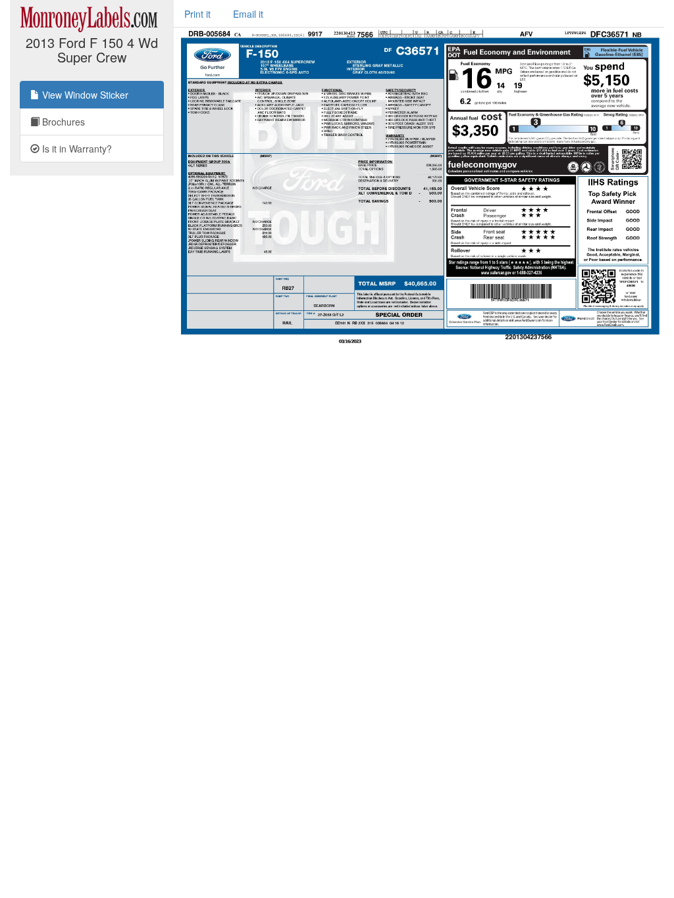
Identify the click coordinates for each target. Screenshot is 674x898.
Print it (197, 13)
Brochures (62, 121)
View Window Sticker (83, 94)
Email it (248, 13)
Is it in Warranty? (75, 148)
